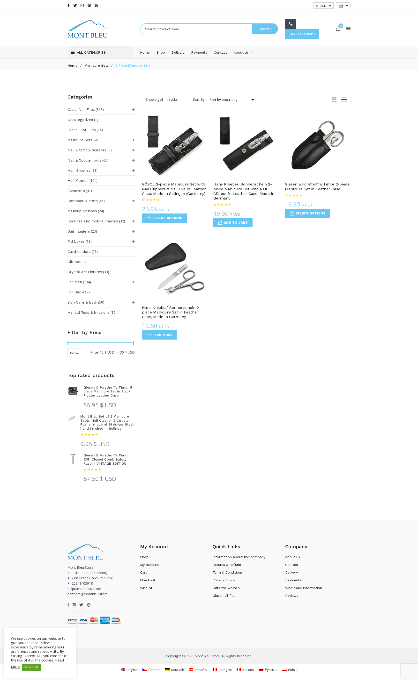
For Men (74, 282)
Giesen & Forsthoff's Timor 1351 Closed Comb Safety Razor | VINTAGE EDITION (106, 459)
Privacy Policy (224, 580)
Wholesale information (303, 588)
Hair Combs (78, 180)
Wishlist (146, 588)
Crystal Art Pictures (84, 272)
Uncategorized (80, 120)
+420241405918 (302, 34)
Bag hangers (78, 231)
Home (145, 52)
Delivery (178, 52)
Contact (220, 52)
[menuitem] (343, 5)
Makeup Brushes (82, 211)
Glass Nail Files (81, 109)
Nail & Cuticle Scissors (86, 150)
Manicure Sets (96, 65)
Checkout (147, 580)
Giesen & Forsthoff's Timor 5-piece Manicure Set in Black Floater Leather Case (108, 391)
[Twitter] (75, 5)
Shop (161, 52)
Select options (167, 218)
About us (242, 52)
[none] (343, 5)
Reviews (291, 595)
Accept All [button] (31, 667)
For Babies (76, 292)
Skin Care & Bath (82, 302)
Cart (143, 572)
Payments (199, 52)
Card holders (79, 251)
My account (149, 565)
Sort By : (199, 99)
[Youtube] (96, 5)
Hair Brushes (78, 170)
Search (265, 29)
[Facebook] (68, 5)
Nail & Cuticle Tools (84, 160)
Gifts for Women (226, 588)
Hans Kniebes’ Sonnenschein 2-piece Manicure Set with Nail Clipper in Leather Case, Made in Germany (243, 191)
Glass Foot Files (81, 130)
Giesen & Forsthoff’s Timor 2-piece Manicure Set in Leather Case (317, 186)
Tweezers (76, 191)
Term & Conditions (228, 572)
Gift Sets (74, 262)
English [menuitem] (132, 670)
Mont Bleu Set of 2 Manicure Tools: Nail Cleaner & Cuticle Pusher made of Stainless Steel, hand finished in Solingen (107, 422)
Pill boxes (76, 241)
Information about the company (239, 557)
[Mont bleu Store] (100, 29)
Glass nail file (223, 595)
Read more (162, 335)
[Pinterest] (89, 5)
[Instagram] (82, 5)
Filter (74, 353)
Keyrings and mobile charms (92, 221)
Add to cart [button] (236, 222)
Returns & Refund (227, 565)
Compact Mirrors (82, 201)
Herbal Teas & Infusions (88, 312)
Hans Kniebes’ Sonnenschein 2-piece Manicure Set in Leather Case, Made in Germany (171, 312)
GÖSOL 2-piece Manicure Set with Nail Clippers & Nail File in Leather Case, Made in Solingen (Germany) (174, 189)
